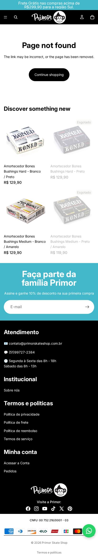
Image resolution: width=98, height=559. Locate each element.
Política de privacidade (21, 414)
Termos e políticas (49, 552)
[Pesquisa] (15, 17)
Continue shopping (49, 75)
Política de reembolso (20, 431)
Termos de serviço (18, 439)
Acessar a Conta (16, 463)
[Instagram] (36, 509)
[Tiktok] (53, 509)
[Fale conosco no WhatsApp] (89, 531)
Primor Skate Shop (54, 542)
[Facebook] (28, 509)
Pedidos (10, 471)
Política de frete (16, 422)
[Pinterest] (70, 509)
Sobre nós (12, 390)
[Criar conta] (87, 307)
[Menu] (5, 17)
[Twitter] (61, 509)
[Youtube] (45, 509)
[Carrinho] (92, 17)
